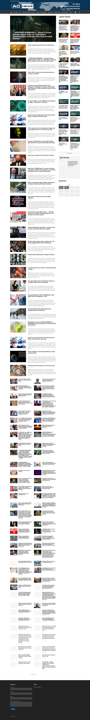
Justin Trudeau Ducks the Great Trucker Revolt (41, 45)
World (20, 12)
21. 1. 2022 (44, 546)
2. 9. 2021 (60, 146)
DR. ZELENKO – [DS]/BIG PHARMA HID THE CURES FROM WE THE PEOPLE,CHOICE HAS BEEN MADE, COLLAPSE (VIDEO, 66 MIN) (48, 665)
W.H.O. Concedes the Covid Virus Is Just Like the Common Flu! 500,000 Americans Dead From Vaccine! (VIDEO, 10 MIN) (24, 480)
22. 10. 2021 (61, 136)
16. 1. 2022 (20, 659)
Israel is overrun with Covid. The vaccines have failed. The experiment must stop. (41, 338)
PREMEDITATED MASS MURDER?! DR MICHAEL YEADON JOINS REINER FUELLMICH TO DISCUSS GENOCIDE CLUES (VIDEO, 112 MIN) (74, 79)
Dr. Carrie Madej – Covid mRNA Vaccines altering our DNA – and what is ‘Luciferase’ (41, 101)
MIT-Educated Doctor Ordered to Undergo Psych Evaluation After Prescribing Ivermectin (24, 387)
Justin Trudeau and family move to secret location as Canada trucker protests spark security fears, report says (48, 387)
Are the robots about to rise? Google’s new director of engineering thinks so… (49, 380)
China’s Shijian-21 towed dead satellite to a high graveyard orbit (41, 352)
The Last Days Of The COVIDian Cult (23, 494)
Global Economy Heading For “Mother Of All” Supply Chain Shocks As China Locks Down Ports (25, 545)
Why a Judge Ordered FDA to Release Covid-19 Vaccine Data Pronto (25, 504)
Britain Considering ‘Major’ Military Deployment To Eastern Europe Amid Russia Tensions (41, 183)
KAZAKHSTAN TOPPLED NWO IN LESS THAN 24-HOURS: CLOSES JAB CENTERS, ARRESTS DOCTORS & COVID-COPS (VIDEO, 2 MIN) (75, 94)
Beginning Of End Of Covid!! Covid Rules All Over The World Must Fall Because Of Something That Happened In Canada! (49, 472)
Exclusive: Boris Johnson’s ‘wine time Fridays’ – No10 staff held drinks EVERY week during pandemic (49, 579)
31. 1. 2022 (30, 326)
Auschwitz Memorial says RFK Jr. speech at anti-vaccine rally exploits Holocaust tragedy (41, 228)
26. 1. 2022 (20, 467)
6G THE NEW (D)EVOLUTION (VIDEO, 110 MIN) (63, 92)
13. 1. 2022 (72, 84)
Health (14, 34)
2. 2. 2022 (15, 40)
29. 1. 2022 (20, 405)
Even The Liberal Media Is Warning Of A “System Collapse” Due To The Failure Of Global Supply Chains (75, 131)
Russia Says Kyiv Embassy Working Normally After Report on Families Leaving (48, 544)
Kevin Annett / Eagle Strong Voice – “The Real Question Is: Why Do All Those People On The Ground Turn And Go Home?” (41, 213)
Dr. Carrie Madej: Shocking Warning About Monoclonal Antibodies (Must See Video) (25, 579)
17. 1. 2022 (20, 630)
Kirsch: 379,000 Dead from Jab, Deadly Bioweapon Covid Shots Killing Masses (48, 619)
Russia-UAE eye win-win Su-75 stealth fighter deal (48, 562)
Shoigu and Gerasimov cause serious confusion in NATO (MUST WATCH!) (25, 394)
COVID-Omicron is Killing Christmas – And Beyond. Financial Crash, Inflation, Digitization (75, 119)
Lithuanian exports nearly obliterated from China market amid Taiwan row (49, 479)
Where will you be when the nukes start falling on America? (48, 426)
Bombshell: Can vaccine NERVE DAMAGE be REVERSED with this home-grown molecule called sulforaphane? (42, 323)
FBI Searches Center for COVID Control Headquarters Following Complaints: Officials (49, 445)
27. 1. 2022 (44, 437)
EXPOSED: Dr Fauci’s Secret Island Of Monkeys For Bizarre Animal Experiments (49, 569)
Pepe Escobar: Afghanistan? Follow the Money (63, 144)
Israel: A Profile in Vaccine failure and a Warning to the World (24, 380)
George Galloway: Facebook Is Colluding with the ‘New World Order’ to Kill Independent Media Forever (63, 132)
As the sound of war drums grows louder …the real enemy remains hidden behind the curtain (24, 412)
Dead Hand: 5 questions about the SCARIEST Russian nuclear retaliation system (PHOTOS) (48, 537)
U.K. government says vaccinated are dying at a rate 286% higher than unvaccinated (41, 281)
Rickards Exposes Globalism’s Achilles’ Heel (48, 655)
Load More (33, 674)
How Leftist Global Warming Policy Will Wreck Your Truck (25, 562)
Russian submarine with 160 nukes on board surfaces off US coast (24, 604)
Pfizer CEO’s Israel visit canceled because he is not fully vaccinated (32, 37)
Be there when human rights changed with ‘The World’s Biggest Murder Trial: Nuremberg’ (41, 242)
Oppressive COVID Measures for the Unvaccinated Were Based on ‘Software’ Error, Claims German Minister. (49, 419)
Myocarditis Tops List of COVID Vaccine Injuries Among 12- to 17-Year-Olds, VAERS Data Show (49, 628)
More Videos (69, 153)
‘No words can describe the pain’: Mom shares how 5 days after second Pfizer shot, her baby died (48, 586)
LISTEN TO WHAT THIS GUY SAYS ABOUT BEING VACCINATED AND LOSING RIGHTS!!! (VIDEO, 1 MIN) (75, 107)
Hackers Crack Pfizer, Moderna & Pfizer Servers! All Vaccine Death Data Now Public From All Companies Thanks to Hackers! (49, 648)
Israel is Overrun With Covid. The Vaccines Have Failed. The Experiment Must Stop (41, 115)
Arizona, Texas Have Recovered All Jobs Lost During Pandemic (48, 487)
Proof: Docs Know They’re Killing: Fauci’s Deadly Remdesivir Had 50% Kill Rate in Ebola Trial (49, 523)
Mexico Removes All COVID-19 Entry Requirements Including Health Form (24, 648)
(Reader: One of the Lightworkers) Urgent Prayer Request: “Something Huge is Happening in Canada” (48, 412)
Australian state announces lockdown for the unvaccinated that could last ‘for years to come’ (48, 530)
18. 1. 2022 (44, 606)
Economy (32, 12)
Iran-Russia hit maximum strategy (24, 471)
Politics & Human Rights (26, 12)
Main (11, 12)
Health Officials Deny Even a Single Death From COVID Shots (25, 444)
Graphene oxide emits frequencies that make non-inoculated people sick (24, 619)
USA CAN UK (16, 12)
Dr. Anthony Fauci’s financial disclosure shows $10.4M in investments (49, 604)
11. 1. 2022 (72, 98)
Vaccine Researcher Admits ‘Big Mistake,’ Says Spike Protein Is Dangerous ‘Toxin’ (41, 295)
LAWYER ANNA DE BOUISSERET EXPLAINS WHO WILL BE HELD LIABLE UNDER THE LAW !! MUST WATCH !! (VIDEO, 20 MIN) (25, 464)
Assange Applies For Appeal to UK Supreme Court (63, 118)
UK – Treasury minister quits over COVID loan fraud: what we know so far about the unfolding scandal (25, 419)
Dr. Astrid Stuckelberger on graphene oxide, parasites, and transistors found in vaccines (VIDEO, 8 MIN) (24, 594)
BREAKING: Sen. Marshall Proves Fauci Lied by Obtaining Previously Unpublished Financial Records (24, 552)
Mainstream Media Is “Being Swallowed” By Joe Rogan (24, 662)
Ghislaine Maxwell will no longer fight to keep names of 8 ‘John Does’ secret (25, 627)
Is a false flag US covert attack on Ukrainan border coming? (42, 268)
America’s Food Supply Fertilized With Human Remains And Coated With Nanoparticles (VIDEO (24, 530)
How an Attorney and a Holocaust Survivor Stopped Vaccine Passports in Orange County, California (25, 426)
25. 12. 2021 (61, 120)
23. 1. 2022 (44, 515)
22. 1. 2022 (44, 533)
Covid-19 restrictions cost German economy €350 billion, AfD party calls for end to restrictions (25, 402)
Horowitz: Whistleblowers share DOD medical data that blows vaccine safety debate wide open (41, 141)
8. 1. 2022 (72, 110)
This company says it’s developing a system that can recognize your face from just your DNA (41, 128)
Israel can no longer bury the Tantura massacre (41, 155)
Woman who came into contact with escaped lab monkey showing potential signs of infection (48, 452)
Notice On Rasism (37, 687)
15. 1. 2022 (20, 664)
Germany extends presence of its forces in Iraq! (41, 365)
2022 (69, 185)
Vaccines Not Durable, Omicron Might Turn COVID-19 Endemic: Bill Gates (24, 611)
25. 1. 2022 (44, 481)
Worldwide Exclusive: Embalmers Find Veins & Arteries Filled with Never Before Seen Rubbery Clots (48, 395)
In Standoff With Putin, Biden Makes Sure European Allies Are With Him (39, 309)
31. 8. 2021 (72, 150)
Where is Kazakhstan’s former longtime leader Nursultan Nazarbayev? (23, 537)
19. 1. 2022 (20, 588)
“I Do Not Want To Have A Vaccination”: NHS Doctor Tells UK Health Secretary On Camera (63, 107)
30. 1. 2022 (20, 390)
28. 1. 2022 (44, 422)
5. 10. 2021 (72, 135)
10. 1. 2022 (61, 109)
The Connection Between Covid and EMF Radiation (39, 197)
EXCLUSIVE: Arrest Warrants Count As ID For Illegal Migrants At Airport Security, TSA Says (25, 488)
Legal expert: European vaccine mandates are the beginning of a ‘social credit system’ (48, 512)
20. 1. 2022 (44, 571)
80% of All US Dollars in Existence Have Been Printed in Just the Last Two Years (49, 463)
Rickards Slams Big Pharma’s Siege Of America (41, 254)
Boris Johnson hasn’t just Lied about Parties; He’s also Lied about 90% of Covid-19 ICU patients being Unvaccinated (48, 636)
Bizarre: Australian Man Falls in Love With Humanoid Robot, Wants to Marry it (25, 523)
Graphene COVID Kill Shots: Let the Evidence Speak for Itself (24, 586)
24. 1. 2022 (20, 506)
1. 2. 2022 (30, 172)
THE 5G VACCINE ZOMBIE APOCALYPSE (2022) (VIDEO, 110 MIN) (24, 656)
